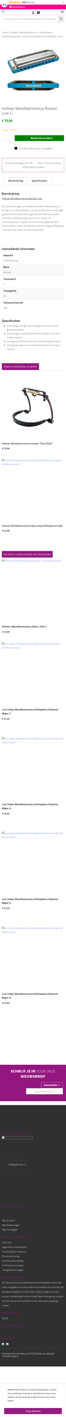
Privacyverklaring (10, 1256)
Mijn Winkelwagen (11, 1225)
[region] (33, 1400)
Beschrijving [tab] (15, 180)
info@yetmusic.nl (17, 1164)
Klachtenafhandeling (12, 1260)
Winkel (14, 32)
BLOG (5, 1318)
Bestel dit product (41, 138)
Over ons (6, 1242)
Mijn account (8, 1220)
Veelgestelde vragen (12, 1269)
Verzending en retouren (14, 1251)
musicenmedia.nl (10, 1356)
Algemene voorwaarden (14, 1246)
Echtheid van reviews (12, 1265)
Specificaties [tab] (39, 180)
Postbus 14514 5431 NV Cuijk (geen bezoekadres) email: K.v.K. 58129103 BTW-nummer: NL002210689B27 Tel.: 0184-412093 (19, 1164)
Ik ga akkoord (33, 1411)
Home (5, 32)
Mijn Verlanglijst (9, 1229)
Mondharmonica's (28, 32)
